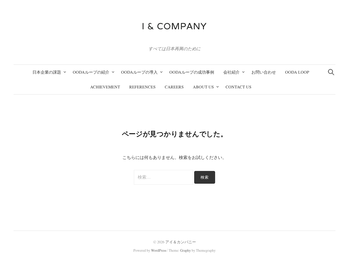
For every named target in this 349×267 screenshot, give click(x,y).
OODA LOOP (297, 72)
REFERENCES (142, 86)
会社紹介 (231, 72)
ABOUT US (203, 86)
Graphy (185, 250)
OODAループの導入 (139, 72)
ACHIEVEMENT (105, 86)
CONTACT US (238, 86)
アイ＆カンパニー (180, 241)
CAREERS (174, 86)
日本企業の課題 (46, 72)
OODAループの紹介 (91, 72)
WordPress (158, 250)
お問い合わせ (263, 72)
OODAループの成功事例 (191, 72)
